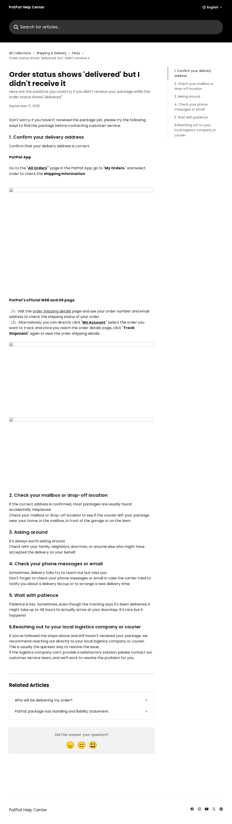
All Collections (20, 53)
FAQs (76, 53)
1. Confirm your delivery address (192, 73)
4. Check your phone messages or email (191, 107)
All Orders (37, 168)
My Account (93, 322)
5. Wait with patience (191, 117)
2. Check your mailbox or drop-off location (193, 86)
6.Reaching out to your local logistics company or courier (195, 130)
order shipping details (52, 311)
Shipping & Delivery (51, 53)
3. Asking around (187, 96)
